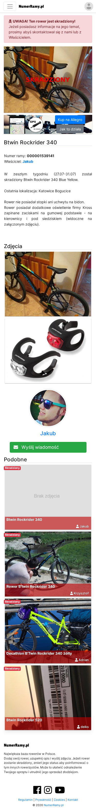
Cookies (59, 800)
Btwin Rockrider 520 (24, 720)
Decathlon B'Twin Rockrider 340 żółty (39, 653)
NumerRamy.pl (54, 805)
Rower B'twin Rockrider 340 (30, 586)
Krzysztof (81, 593)
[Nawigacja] (10, 6)
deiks (85, 727)
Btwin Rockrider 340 (24, 519)
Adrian (84, 660)
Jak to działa (70, 129)
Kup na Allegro (70, 119)
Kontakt (73, 800)
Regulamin (25, 800)
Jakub (28, 161)
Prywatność (43, 800)
